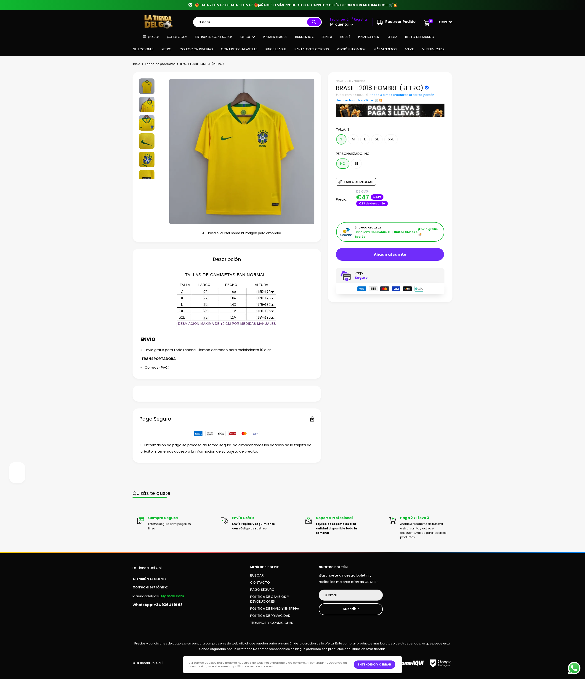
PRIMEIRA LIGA (368, 37)
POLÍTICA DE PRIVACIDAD (270, 615)
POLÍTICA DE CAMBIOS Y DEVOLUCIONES (269, 599)
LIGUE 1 (345, 37)
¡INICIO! (153, 37)
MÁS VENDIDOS (385, 49)
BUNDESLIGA (304, 37)
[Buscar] (314, 22)
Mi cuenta (339, 24)
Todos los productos (160, 64)
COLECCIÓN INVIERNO (196, 49)
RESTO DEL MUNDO (419, 37)
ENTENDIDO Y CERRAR (374, 664)
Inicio (136, 64)
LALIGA (245, 37)
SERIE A (327, 37)
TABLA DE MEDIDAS (358, 182)
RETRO (167, 49)
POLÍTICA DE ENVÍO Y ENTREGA (274, 608)
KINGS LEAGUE (276, 49)
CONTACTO (260, 582)
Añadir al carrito (390, 254)
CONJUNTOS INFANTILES (239, 49)
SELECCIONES (143, 49)
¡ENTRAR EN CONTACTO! (213, 37)
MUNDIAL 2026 (433, 49)
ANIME (409, 49)
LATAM (392, 37)
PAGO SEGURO (262, 589)
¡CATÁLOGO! (177, 37)
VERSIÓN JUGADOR (351, 49)
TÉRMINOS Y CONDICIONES (271, 622)
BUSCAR (257, 575)
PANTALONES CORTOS (312, 49)
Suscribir (351, 609)
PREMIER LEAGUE (275, 37)
